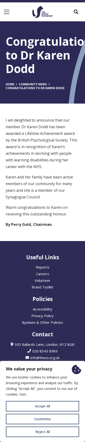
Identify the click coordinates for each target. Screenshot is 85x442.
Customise (42, 419)
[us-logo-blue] (42, 12)
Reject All (42, 431)
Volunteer (43, 280)
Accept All (42, 406)
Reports (42, 267)
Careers (42, 273)
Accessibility (42, 309)
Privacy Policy (42, 315)
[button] (7, 12)
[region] (42, 401)
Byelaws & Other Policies (42, 322)
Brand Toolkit (42, 287)
